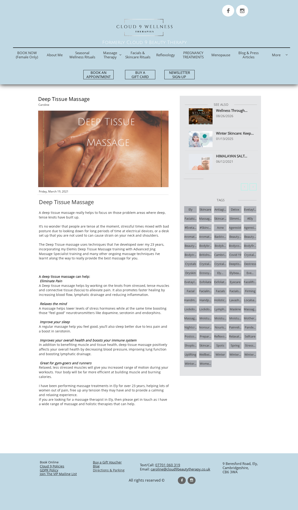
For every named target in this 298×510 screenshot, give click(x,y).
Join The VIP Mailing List (58, 474)
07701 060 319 (167, 465)
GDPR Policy (49, 470)
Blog (96, 466)
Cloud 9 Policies (52, 466)
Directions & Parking (109, 470)
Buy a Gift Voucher (107, 462)
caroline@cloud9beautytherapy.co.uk (180, 469)
